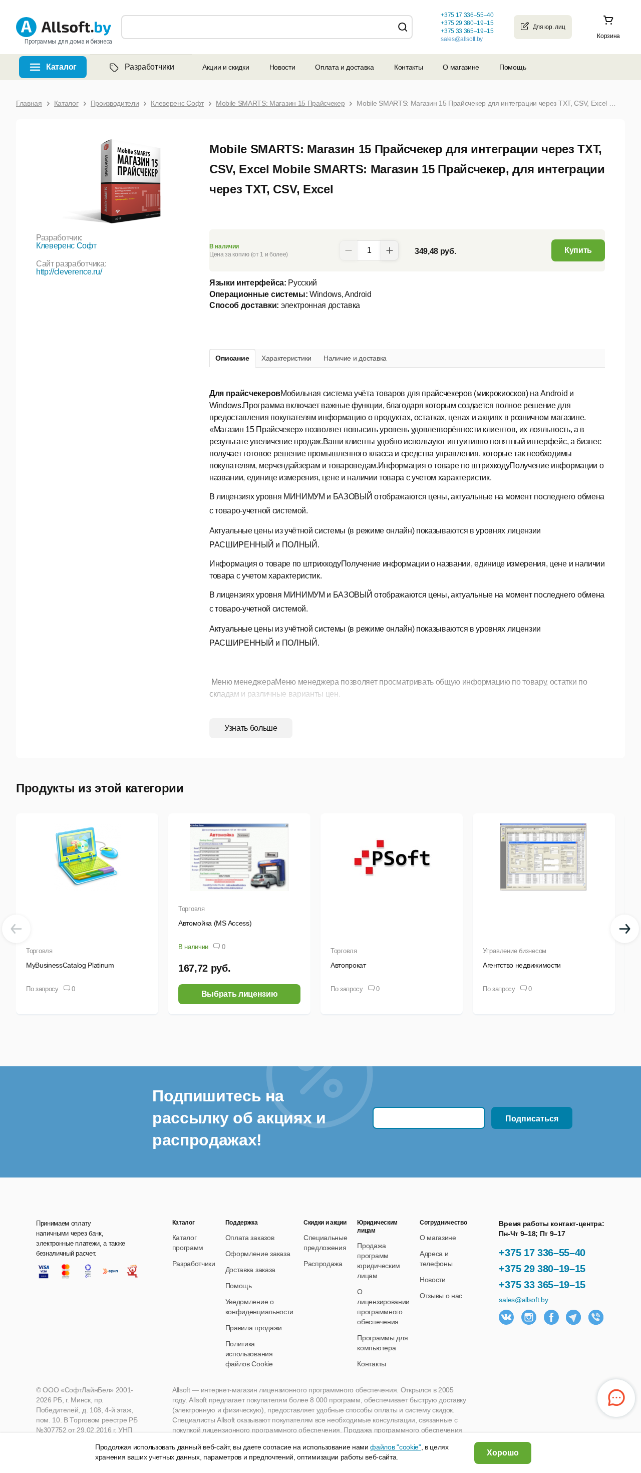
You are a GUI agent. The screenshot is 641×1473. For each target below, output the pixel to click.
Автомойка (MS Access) (214, 923)
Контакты (408, 67)
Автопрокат (348, 965)
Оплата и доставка (344, 67)
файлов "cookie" (395, 1447)
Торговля (39, 951)
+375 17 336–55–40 (542, 1252)
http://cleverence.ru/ (69, 271)
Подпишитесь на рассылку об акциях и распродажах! (239, 1118)
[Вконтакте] (506, 1317)
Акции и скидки (225, 67)
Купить (578, 250)
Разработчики (149, 67)
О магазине (461, 67)
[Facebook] (551, 1317)
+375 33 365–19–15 (542, 1284)
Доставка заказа (250, 1270)
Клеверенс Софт (66, 245)
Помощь (512, 67)
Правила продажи (253, 1328)
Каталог (61, 67)
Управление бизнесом (514, 951)
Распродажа (323, 1264)
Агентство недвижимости (522, 965)
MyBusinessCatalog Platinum (70, 965)
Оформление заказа (257, 1254)
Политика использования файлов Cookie (249, 1354)
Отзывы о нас (441, 1296)
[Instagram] (528, 1317)
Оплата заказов (249, 1238)
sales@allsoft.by (462, 39)
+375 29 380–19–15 (542, 1268)
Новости (282, 67)
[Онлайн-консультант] (616, 1398)
